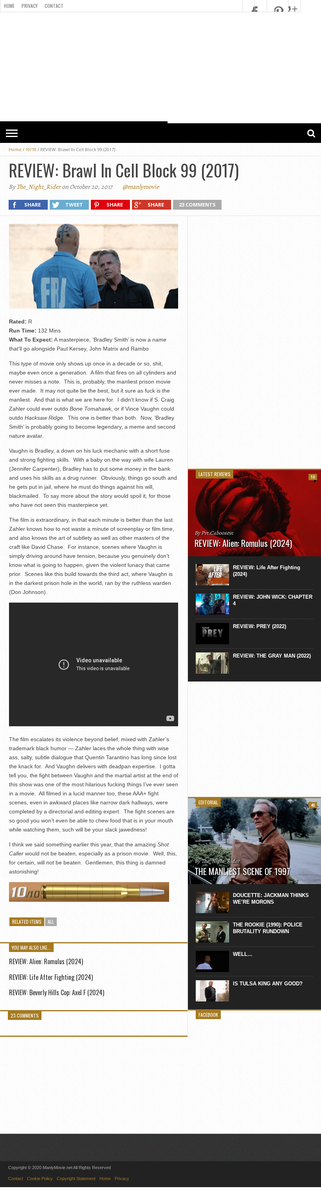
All (51, 921)
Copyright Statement (76, 1178)
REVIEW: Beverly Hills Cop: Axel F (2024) (56, 992)
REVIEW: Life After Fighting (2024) (51, 977)
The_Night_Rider (38, 187)
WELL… (242, 954)
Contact (54, 5)
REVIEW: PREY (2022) (259, 626)
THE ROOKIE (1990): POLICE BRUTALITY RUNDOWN (268, 928)
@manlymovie (141, 187)
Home (9, 5)
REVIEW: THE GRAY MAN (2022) (272, 656)
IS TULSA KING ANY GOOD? (268, 984)
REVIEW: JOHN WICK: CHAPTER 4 (272, 600)
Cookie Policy (40, 1178)
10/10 (30, 149)
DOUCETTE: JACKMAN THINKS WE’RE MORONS (271, 898)
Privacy (30, 5)
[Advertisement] (254, 341)
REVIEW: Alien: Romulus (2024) (46, 961)
